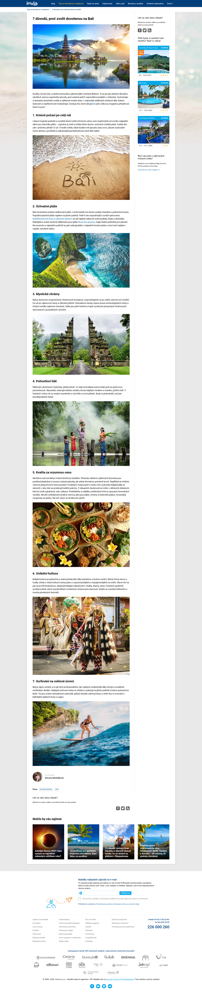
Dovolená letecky (46, 789)
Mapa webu (64, 941)
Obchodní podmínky (67, 927)
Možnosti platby (65, 934)
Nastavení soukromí (120, 923)
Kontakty (89, 941)
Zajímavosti (107, 3)
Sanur (92, 222)
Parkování (37, 934)
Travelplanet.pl (128, 979)
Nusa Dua (82, 222)
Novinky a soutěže (135, 3)
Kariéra (88, 927)
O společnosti (91, 937)
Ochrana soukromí (119, 919)
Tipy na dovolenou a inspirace (71, 3)
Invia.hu (116, 979)
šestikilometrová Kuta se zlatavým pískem (52, 218)
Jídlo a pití (120, 3)
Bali (94, 104)
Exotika (36, 930)
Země (169, 3)
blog (53, 3)
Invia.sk (109, 979)
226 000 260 (158, 927)
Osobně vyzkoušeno (155, 3)
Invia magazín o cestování (70, 937)
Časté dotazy (64, 919)
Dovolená (36, 923)
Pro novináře (90, 919)
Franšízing (89, 934)
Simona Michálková (54, 778)
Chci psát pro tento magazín (148, 170)
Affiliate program (92, 923)
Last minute (37, 927)
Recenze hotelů (39, 937)
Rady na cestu (93, 3)
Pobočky (88, 930)
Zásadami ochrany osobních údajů (126, 904)
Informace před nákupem (69, 923)
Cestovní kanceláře (40, 919)
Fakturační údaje (66, 930)
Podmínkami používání (104, 904)
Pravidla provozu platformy (123, 927)
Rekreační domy (39, 941)
